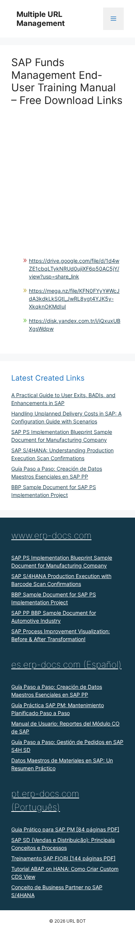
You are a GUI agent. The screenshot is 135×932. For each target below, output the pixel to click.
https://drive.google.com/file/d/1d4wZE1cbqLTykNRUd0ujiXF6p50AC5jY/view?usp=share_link (74, 268)
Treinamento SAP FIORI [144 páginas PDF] (63, 858)
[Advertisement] (67, 174)
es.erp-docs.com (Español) (66, 664)
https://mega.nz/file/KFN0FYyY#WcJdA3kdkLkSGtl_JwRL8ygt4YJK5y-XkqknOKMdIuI (74, 299)
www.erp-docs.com (51, 535)
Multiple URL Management (40, 19)
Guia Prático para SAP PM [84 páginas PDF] (65, 829)
